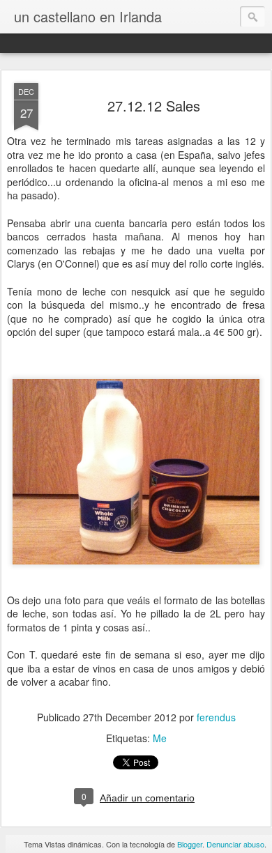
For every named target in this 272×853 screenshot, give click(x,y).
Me (160, 738)
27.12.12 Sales (153, 105)
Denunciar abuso (235, 844)
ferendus (216, 717)
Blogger (189, 844)
